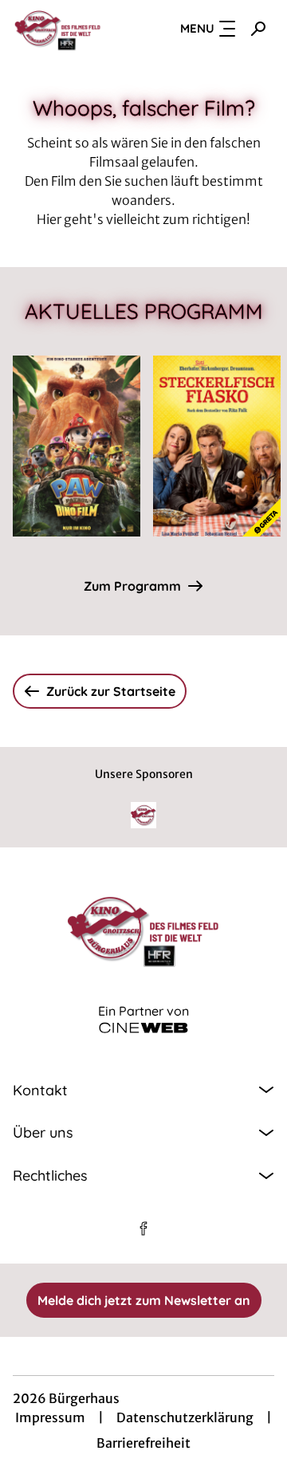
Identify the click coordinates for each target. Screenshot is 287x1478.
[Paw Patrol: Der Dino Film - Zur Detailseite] (76, 446)
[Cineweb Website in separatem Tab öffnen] (143, 1028)
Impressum (50, 1417)
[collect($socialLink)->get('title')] (143, 1228)
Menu (197, 28)
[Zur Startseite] (64, 29)
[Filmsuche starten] (258, 29)
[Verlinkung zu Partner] (143, 815)
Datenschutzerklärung (185, 1417)
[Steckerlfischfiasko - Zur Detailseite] (217, 446)
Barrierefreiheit (143, 1443)
